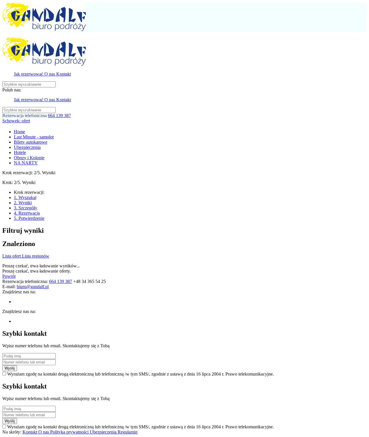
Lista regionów (35, 256)
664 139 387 (59, 115)
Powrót (9, 276)
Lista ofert (12, 256)
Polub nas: (11, 89)
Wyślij (10, 368)
